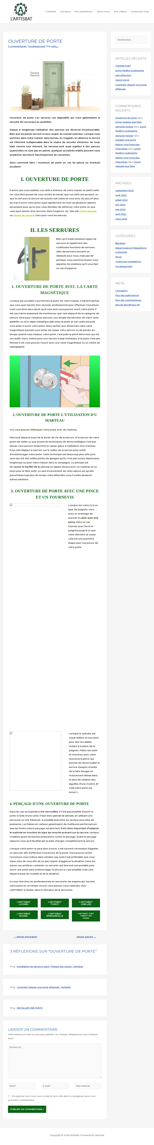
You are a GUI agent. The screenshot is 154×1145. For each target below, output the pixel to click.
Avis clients (120, 11)
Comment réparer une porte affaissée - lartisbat (44, 987)
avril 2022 (120, 214)
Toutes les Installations (128, 261)
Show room (103, 11)
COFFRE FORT (123, 66)
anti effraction (123, 75)
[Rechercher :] (131, 39)
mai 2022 (120, 209)
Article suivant (86, 936)
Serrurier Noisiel (124, 126)
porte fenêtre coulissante (129, 70)
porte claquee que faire (128, 122)
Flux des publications (127, 295)
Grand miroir (122, 80)
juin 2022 (120, 204)
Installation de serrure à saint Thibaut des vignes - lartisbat (50, 966)
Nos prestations (84, 11)
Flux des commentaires (128, 300)
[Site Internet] (88, 1086)
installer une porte (125, 140)
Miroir (118, 257)
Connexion (121, 290)
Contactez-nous (140, 11)
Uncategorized (36, 46)
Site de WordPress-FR (127, 305)
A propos (65, 11)
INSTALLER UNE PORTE (30, 1008)
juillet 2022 (121, 200)
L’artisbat (51, 11)
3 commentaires (17, 46)
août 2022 (121, 195)
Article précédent (25, 936)
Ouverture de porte (126, 118)
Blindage (120, 243)
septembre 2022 (124, 190)
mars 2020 (121, 219)
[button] (24, 903)
